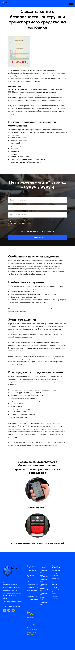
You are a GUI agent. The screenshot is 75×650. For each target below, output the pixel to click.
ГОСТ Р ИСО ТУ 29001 (44, 603)
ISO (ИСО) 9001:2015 (42, 566)
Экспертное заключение (55, 578)
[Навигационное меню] (71, 3)
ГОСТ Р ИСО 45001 (43, 575)
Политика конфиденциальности (12, 601)
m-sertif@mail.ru (32, 628)
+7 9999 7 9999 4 (37, 187)
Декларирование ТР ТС (32, 566)
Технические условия (56, 583)
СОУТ (28, 593)
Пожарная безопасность (56, 566)
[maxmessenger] (8, 611)
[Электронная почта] (4, 611)
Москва (29, 609)
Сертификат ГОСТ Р (30, 580)
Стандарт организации (56, 588)
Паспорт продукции (55, 597)
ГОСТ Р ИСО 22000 (43, 580)
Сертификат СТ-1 (32, 596)
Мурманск (30, 617)
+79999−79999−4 (33, 624)
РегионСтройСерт (32, 584)
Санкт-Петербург (30, 613)
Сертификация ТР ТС (31, 571)
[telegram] (13, 611)
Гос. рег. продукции (55, 574)
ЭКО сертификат (32, 590)
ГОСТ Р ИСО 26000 (43, 585)
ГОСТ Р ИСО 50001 (43, 598)
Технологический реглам (57, 592)
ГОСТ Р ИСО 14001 (43, 571)
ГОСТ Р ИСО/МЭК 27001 (43, 589)
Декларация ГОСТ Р (30, 575)
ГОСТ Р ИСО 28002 (43, 594)
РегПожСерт (56, 570)
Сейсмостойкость (32, 587)
